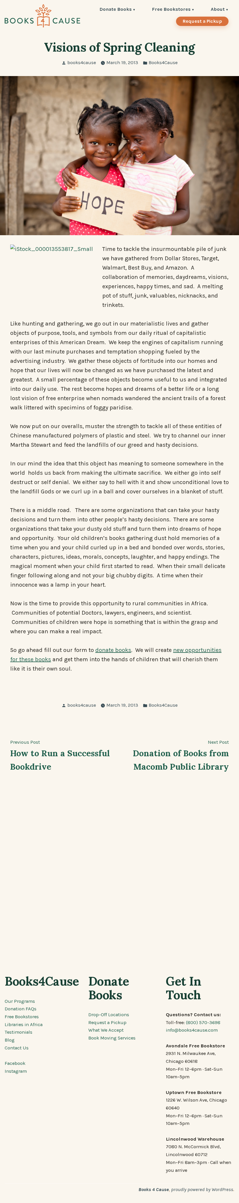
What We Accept (106, 1030)
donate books (113, 650)
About (218, 10)
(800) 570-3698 (203, 1022)
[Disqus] (119, 874)
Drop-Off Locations (108, 1014)
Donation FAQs (20, 1009)
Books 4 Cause (153, 1189)
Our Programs (20, 1001)
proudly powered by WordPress (202, 1189)
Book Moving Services (112, 1038)
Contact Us (17, 1048)
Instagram (16, 1071)
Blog (10, 1040)
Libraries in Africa (24, 1024)
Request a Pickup (202, 21)
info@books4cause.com (192, 1030)
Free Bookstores (171, 10)
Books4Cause (163, 62)
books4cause (81, 62)
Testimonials (18, 1032)
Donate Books (115, 10)
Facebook (15, 1063)
